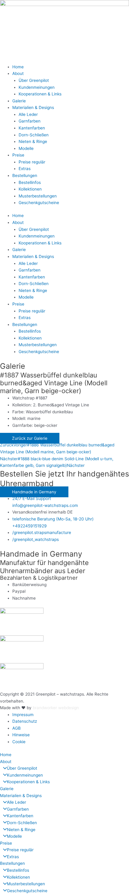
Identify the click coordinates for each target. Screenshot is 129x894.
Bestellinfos (30, 182)
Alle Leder (28, 114)
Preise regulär (32, 162)
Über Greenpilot (34, 80)
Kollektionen (30, 189)
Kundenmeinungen (37, 87)
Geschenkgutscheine (39, 202)
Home (18, 66)
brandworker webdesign (56, 707)
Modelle (26, 148)
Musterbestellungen (38, 196)
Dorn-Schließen (34, 134)
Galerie (19, 100)
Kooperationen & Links (40, 94)
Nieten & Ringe (33, 141)
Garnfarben (29, 121)
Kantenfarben (32, 128)
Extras (25, 168)
